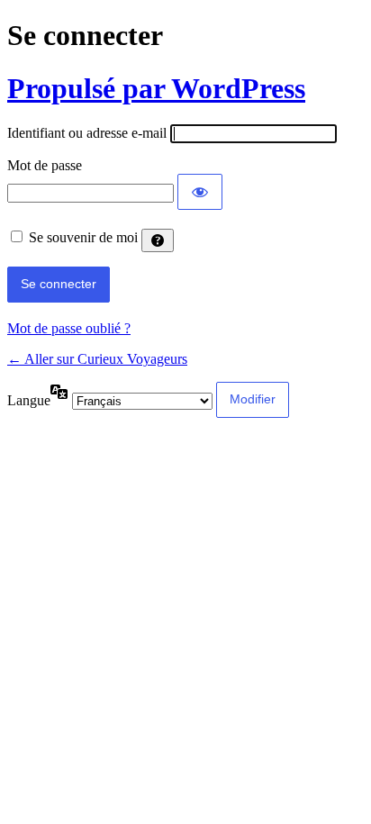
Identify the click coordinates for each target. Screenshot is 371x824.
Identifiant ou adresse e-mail (87, 132)
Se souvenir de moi (83, 237)
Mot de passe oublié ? (69, 328)
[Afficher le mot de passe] (199, 192)
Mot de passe (44, 165)
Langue (28, 400)
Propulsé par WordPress (156, 88)
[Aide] (157, 240)
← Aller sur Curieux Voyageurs (97, 359)
